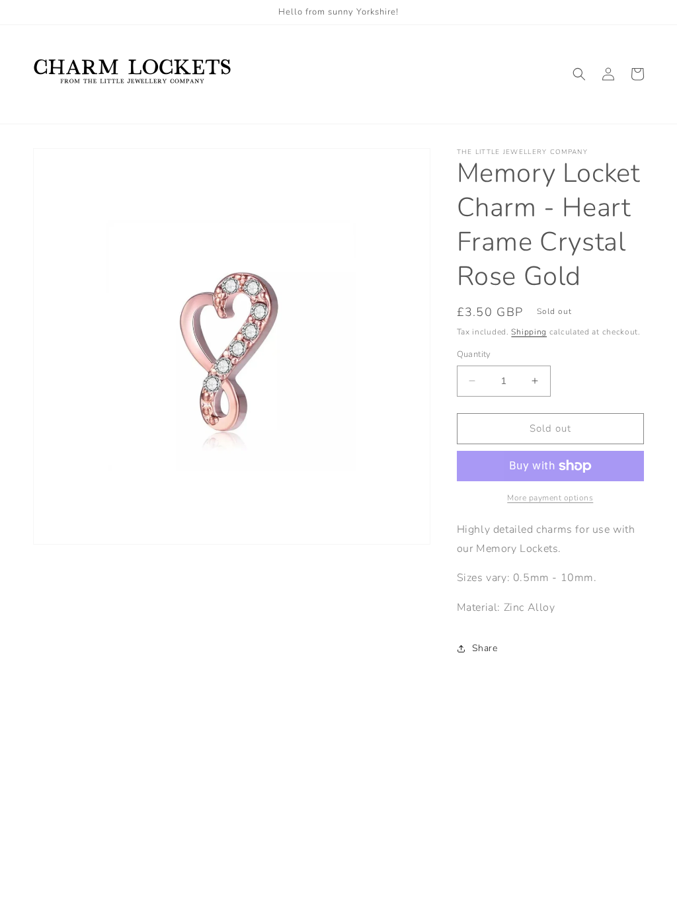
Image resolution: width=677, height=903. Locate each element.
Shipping (529, 332)
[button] (579, 74)
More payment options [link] (550, 497)
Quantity (474, 354)
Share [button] (485, 648)
